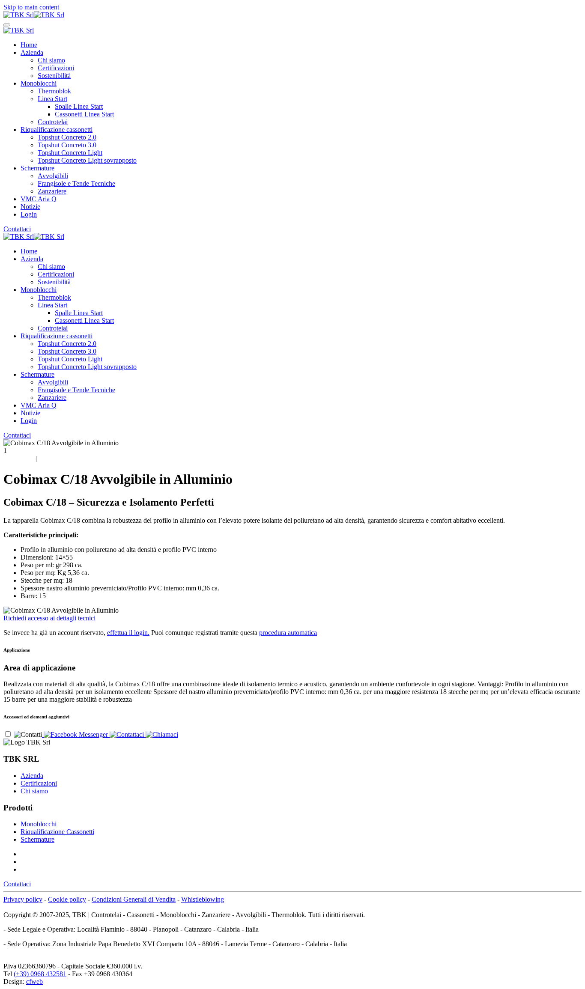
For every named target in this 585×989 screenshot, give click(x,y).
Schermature (37, 168)
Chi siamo (51, 60)
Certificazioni (56, 67)
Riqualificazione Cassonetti (57, 831)
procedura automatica (288, 632)
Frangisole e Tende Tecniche (76, 183)
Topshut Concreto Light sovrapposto (87, 160)
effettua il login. (128, 632)
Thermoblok (54, 91)
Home (29, 44)
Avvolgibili (53, 175)
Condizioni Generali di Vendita (134, 899)
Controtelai (53, 121)
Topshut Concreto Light (70, 152)
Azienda (32, 52)
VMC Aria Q (39, 199)
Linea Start (52, 98)
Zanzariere (52, 191)
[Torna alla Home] (33, 14)
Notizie (30, 206)
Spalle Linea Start (79, 106)
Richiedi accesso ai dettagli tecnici (49, 618)
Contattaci (17, 228)
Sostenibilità (54, 75)
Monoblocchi (39, 83)
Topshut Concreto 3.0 (67, 145)
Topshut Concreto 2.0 (67, 137)
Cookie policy (67, 899)
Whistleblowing (202, 899)
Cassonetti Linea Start (84, 114)
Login (29, 214)
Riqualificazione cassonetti (57, 129)
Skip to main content (31, 7)
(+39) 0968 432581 (40, 973)
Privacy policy (22, 899)
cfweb (34, 981)
